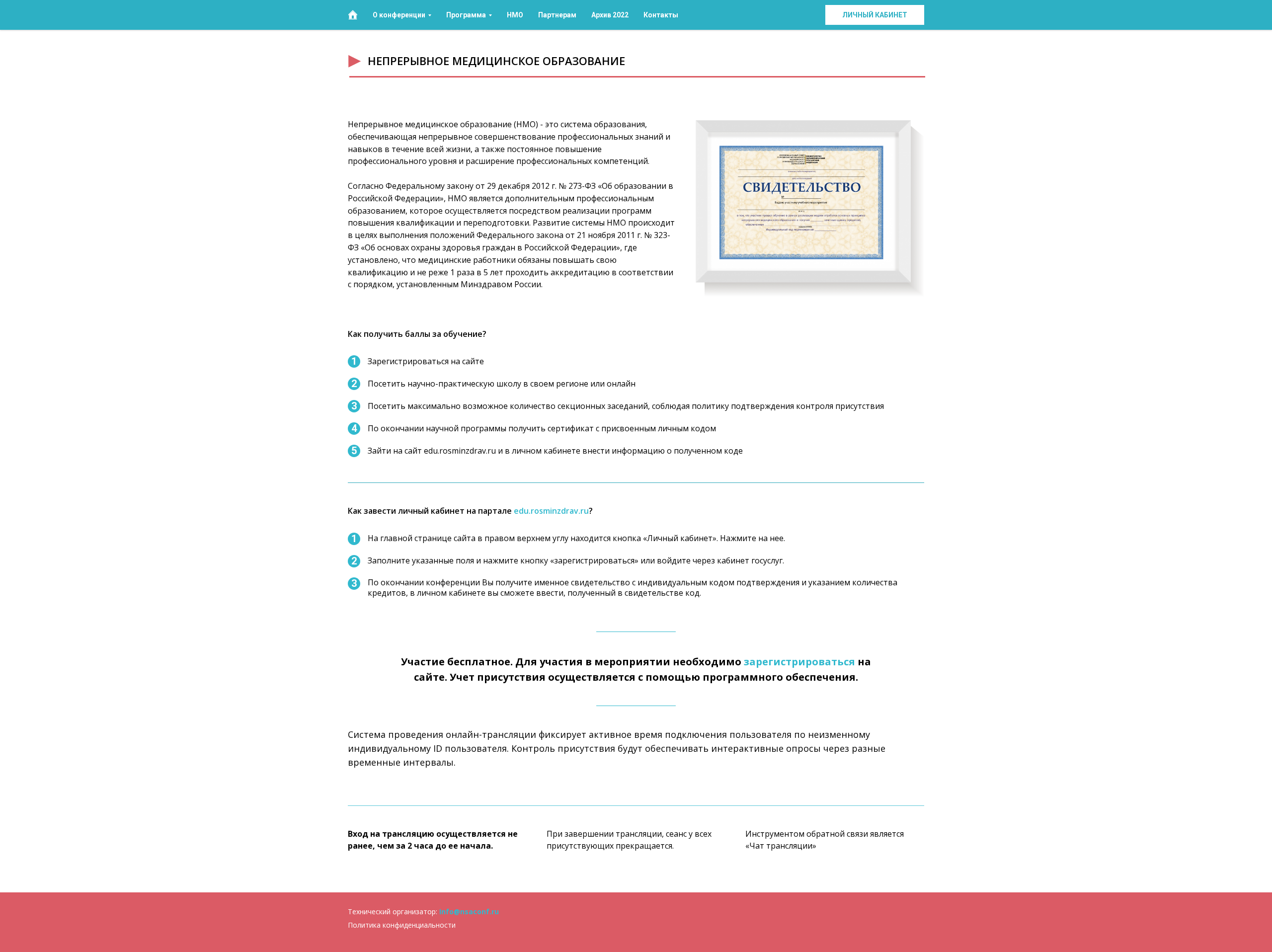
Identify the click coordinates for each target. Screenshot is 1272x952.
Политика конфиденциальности (402, 925)
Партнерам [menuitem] (557, 15)
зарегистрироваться (799, 661)
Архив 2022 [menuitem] (610, 15)
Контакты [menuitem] (660, 15)
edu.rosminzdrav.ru (551, 510)
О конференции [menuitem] (399, 15)
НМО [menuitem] (515, 15)
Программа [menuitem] (466, 15)
